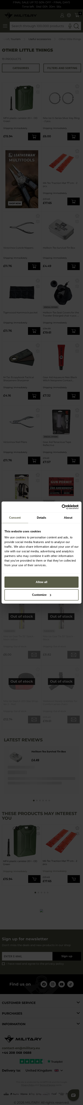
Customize (39, 594)
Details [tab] (41, 517)
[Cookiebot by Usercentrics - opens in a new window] (62, 506)
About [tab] (68, 517)
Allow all (41, 582)
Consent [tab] (15, 517)
